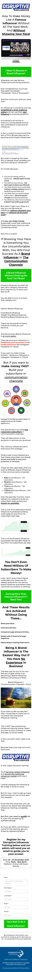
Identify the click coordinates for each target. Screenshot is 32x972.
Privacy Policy (24, 968)
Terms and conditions (10, 968)
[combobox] (16, 882)
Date (6, 877)
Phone (6, 911)
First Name (8, 888)
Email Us (8, 959)
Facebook (15, 959)
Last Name (8, 896)
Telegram (24, 959)
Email (6, 903)
